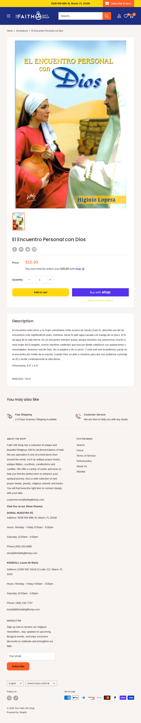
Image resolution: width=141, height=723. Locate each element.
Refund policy (84, 460)
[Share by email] (34, 249)
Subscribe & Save (121, 3)
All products (22, 30)
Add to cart (40, 292)
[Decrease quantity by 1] (29, 279)
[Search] (106, 16)
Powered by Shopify (17, 712)
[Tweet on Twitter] (27, 249)
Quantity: (17, 279)
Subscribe (18, 666)
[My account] (119, 16)
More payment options (100, 300)
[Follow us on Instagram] (9, 698)
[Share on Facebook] (14, 249)
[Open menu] (8, 16)
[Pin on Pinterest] (21, 249)
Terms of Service (86, 455)
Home (10, 30)
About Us (82, 466)
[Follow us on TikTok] (15, 698)
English (12, 683)
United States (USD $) (38, 683)
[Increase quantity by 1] (50, 279)
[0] (126, 15)
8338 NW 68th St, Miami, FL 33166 (70, 3)
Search (81, 445)
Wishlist (81, 471)
